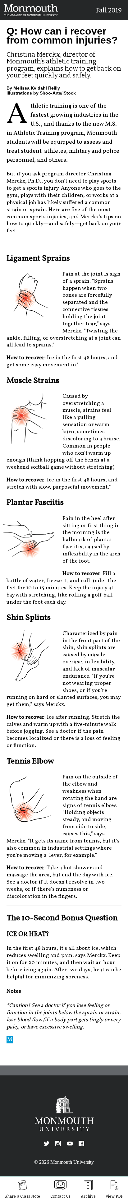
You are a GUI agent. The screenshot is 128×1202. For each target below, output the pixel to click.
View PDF (114, 1196)
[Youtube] (70, 1143)
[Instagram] (58, 1143)
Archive (88, 1196)
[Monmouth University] (64, 1114)
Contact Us (60, 1196)
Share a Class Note (22, 1196)
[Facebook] (81, 1143)
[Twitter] (46, 1143)
